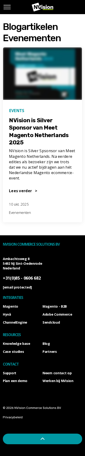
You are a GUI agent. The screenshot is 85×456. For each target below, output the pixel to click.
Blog (46, 343)
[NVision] (42, 7)
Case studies (13, 351)
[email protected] (17, 287)
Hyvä (7, 314)
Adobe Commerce (57, 314)
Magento (10, 306)
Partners (49, 351)
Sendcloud (51, 322)
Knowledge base (16, 343)
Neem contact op (57, 373)
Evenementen (20, 212)
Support (9, 373)
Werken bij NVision (57, 381)
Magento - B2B (54, 306)
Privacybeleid (13, 417)
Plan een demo (15, 381)
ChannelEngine (15, 322)
